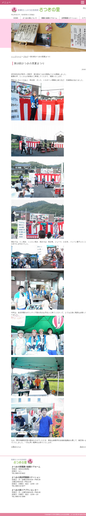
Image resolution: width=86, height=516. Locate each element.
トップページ (16, 57)
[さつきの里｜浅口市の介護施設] (35, 11)
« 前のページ (16, 447)
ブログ (25, 57)
